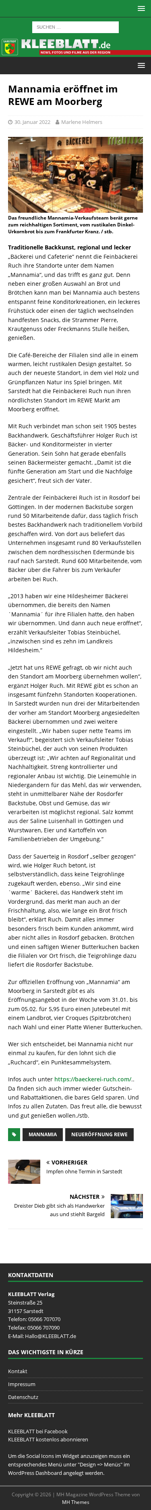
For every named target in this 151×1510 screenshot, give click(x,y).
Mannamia (43, 1134)
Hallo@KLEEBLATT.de (50, 1336)
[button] (140, 8)
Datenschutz (23, 1397)
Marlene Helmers (81, 122)
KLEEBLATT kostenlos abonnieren (48, 1439)
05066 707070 (44, 1319)
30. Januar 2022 (32, 122)
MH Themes (75, 1502)
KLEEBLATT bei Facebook (38, 1431)
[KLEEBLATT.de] (75, 52)
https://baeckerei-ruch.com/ (92, 1079)
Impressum (21, 1384)
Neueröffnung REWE (99, 1134)
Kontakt (17, 1371)
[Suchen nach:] (75, 26)
